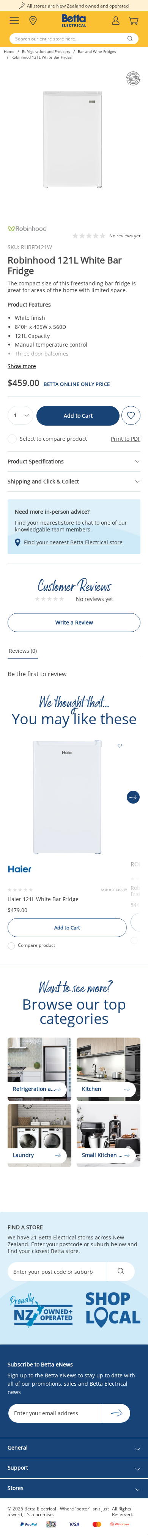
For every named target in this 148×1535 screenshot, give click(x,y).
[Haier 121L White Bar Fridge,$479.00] (67, 797)
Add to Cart (78, 415)
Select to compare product (53, 438)
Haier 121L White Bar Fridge (43, 899)
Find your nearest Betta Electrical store (73, 542)
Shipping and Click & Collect (43, 481)
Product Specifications (36, 461)
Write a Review (74, 622)
